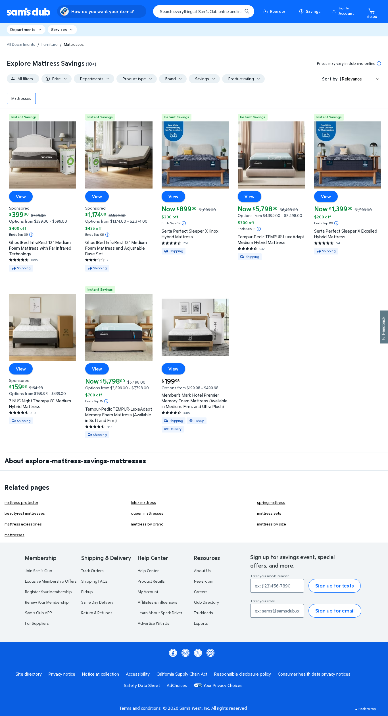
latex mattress (143, 502)
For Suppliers (37, 623)
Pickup (87, 591)
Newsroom (203, 581)
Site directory (29, 674)
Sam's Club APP (38, 612)
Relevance (352, 79)
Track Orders (92, 570)
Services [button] (59, 29)
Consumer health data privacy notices (314, 674)
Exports (201, 623)
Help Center (148, 570)
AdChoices (177, 685)
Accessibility (138, 674)
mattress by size (271, 524)
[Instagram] (185, 653)
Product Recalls (151, 581)
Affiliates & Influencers (157, 602)
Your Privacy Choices (223, 685)
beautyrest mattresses (25, 513)
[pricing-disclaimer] (379, 63)
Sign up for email (334, 610)
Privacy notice (62, 674)
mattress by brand (147, 524)
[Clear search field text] (234, 11)
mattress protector (21, 502)
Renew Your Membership (47, 602)
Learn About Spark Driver (160, 612)
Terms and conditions (140, 708)
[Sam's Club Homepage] (28, 11)
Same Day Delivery (97, 602)
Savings (313, 11)
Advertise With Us (153, 623)
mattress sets (269, 513)
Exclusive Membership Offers (51, 581)
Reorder (277, 11)
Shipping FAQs (94, 581)
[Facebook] (173, 653)
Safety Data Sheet (142, 685)
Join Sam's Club (38, 570)
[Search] (246, 11)
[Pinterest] (210, 653)
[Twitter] (198, 653)
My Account (148, 591)
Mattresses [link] (21, 98)
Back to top (367, 708)
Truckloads (203, 612)
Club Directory (206, 602)
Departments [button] (22, 29)
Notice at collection (100, 674)
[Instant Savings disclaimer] (31, 234)
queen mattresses (147, 513)
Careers (201, 591)
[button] (343, 11)
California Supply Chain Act (182, 674)
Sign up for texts (334, 585)
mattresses (14, 534)
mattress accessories (23, 524)
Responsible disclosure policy (242, 674)
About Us (202, 570)
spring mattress (271, 502)
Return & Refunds (96, 612)
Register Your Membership (48, 591)
